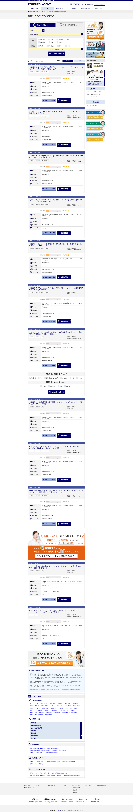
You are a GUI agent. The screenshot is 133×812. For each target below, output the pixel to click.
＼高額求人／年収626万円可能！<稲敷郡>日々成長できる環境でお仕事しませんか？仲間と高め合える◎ (56, 200)
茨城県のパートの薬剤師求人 (37, 763)
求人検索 (47, 8)
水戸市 (31, 703)
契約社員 (51, 46)
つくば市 (56, 705)
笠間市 (42, 705)
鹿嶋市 (69, 705)
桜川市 (66, 708)
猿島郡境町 (40, 714)
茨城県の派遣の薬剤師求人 (68, 761)
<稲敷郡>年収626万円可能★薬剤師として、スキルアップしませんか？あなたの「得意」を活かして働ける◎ (56, 68)
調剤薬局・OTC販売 (63, 39)
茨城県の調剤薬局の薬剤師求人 (37, 748)
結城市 (55, 703)
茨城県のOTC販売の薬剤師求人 (59, 750)
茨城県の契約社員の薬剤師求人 (53, 761)
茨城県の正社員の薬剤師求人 (37, 761)
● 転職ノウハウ (75, 792)
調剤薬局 (42, 39)
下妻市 (65, 703)
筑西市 (43, 708)
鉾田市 (31, 710)
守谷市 (78, 705)
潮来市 (74, 705)
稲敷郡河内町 (65, 712)
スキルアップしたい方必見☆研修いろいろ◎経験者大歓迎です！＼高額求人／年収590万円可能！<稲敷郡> (55, 333)
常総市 (70, 703)
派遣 (60, 46)
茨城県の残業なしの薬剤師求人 (59, 773)
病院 (51, 39)
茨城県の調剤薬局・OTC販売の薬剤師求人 (40, 750)
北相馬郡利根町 (48, 714)
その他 (60, 42)
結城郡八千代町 (73, 712)
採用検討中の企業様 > (99, 4)
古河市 (45, 703)
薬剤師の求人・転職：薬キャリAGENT (37, 11)
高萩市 (31, 705)
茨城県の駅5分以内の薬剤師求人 (54, 775)
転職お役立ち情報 (85, 8)
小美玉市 (46, 710)
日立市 (36, 703)
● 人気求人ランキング (77, 789)
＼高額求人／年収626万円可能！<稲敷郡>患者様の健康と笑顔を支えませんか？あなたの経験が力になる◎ (56, 156)
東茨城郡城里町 (71, 710)
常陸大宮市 (33, 708)
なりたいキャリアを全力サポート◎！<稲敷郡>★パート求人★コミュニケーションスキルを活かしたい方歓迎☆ (56, 611)
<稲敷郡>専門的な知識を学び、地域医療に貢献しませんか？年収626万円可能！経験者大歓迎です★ (56, 289)
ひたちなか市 (63, 705)
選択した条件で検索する (56, 53)
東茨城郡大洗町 (62, 710)
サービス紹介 (34, 8)
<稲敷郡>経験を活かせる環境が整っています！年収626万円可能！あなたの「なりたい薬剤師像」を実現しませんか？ (56, 491)
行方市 (75, 708)
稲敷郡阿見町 (57, 712)
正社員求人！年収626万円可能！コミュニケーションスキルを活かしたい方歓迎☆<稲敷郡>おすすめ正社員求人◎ (56, 447)
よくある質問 (73, 8)
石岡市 (50, 703)
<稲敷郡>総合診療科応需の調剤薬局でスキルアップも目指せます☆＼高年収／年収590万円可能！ (55, 403)
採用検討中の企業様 (101, 785)
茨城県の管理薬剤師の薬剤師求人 (72, 775)
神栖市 (70, 708)
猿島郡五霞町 (33, 714)
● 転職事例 (75, 790)
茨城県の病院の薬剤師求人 (53, 748)
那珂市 (38, 708)
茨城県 (53, 11)
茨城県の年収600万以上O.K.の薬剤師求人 (40, 773)
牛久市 (51, 705)
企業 (51, 42)
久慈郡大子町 (41, 712)
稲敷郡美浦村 (49, 712)
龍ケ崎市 (60, 703)
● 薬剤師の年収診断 (76, 787)
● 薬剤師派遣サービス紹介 (29, 787)
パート (68, 46)
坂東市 (47, 708)
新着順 (68, 61)
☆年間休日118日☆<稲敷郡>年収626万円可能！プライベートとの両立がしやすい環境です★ (55, 112)
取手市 (46, 705)
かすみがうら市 (59, 708)
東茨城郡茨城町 (53, 710)
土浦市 (41, 703)
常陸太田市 (75, 703)
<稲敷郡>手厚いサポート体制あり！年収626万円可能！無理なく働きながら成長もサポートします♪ (56, 244)
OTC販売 (42, 42)
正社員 (41, 46)
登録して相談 (98, 8)
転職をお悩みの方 (60, 8)
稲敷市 (52, 708)
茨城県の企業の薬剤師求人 (36, 752)
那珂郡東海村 (33, 712)
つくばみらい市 (38, 710)
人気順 (79, 61)
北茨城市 (37, 705)
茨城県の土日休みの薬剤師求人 (37, 775)
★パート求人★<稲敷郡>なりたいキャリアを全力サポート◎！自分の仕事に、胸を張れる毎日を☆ (55, 567)
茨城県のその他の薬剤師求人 (52, 752)
